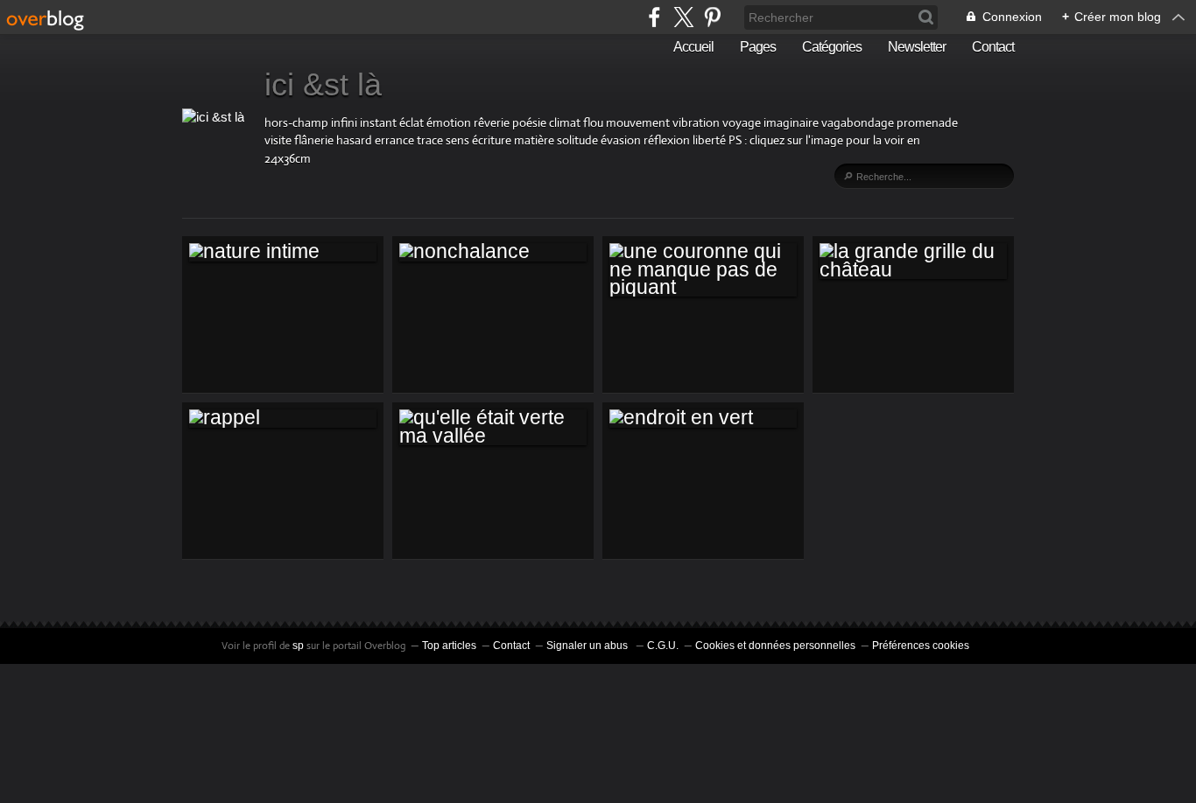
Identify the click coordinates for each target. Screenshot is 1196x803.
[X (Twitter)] (683, 17)
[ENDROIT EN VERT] (703, 418)
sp (299, 645)
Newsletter (917, 46)
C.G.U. (663, 645)
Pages (758, 46)
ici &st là (323, 84)
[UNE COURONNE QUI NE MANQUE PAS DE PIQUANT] (703, 270)
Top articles (449, 645)
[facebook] (654, 17)
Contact (993, 46)
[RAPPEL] (282, 418)
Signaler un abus (588, 645)
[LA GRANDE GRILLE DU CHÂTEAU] (913, 261)
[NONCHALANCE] (493, 252)
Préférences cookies (920, 645)
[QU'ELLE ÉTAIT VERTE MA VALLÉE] (493, 427)
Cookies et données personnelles (775, 645)
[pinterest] (712, 17)
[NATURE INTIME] (282, 252)
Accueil (693, 46)
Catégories (832, 46)
